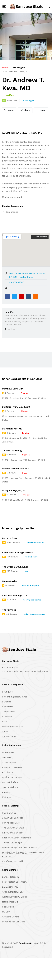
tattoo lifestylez (10, 901)
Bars (4, 721)
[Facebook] (7, 296)
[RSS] (35, 296)
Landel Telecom (10, 877)
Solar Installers (10, 787)
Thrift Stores (8, 711)
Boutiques (7, 691)
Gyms (5, 731)
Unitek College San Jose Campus (19, 847)
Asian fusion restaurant (35, 614)
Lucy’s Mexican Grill (12, 861)
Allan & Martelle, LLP (13, 891)
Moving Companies (12, 777)
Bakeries (6, 701)
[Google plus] (21, 296)
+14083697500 (16, 282)
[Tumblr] (28, 296)
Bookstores (7, 706)
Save (42, 110)
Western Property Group (14, 896)
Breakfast (7, 716)
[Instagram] (21, 937)
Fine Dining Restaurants (14, 696)
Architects (7, 772)
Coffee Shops (9, 736)
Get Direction (41, 237)
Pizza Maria (8, 906)
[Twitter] (14, 296)
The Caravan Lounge (13, 827)
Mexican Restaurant (12, 726)
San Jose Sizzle (27, 943)
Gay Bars (6, 757)
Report (11, 110)
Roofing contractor (32, 600)
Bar (26, 571)
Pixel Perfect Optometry (14, 882)
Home (5, 67)
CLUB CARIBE (9, 812)
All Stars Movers (10, 916)
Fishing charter (32, 557)
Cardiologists (18, 67)
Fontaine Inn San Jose (13, 921)
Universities (8, 752)
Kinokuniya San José (12, 832)
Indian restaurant (35, 542)
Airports (6, 792)
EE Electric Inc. (10, 886)
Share (26, 110)
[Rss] (26, 937)
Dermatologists (10, 782)
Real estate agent (30, 585)
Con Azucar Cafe (11, 822)
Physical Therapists (12, 767)
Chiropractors (9, 762)
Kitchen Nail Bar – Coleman (16, 837)
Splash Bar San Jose (12, 817)
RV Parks (6, 797)
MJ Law (6, 911)
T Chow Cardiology (12, 842)
